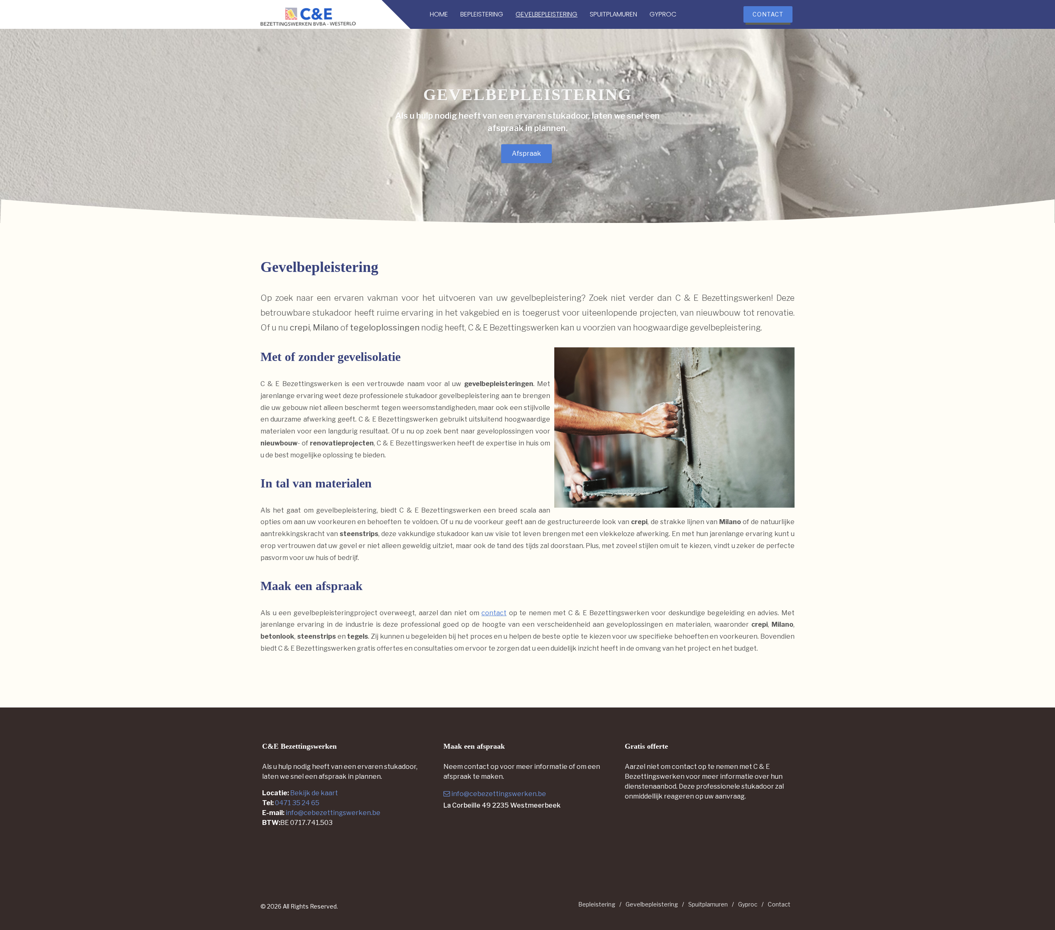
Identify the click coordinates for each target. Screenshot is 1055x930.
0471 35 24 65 (297, 803)
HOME (439, 14)
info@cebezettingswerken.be (333, 813)
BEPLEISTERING (481, 14)
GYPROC (662, 14)
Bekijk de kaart (313, 793)
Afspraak (526, 153)
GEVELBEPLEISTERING (546, 14)
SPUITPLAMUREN (613, 14)
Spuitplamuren (708, 904)
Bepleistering (596, 904)
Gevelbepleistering (652, 904)
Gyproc (747, 904)
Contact (779, 904)
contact (493, 613)
